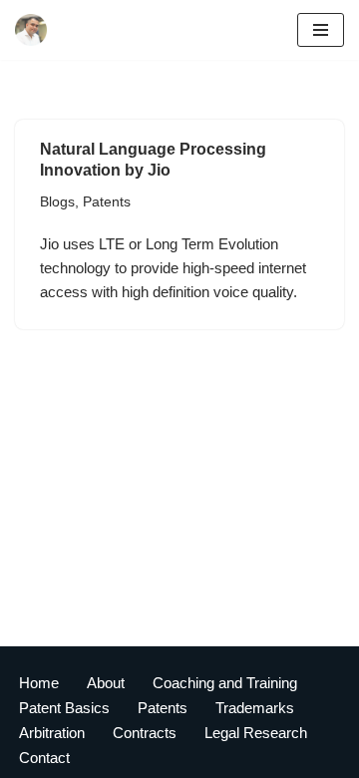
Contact (44, 757)
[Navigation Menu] (320, 30)
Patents (107, 201)
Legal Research (255, 732)
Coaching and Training (225, 682)
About (106, 682)
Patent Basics (64, 707)
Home (39, 682)
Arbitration (52, 732)
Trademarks (254, 707)
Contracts (145, 732)
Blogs (57, 201)
